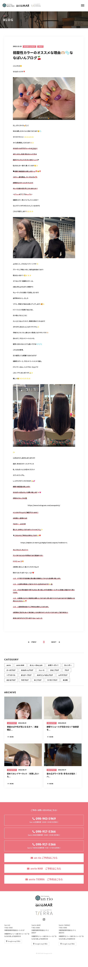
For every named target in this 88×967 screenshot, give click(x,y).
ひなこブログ (54, 670)
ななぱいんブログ (29, 46)
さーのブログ (11, 670)
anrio (9, 665)
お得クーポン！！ (53, 665)
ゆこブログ (37, 680)
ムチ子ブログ (62, 675)
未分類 (65, 680)
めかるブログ (11, 680)
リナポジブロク (52, 680)
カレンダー (68, 665)
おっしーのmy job (36, 665)
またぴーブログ (26, 675)
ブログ (40, 46)
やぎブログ (24, 680)
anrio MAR (20, 665)
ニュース (42, 670)
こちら (34, 148)
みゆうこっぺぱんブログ (45, 675)
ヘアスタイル (11, 675)
